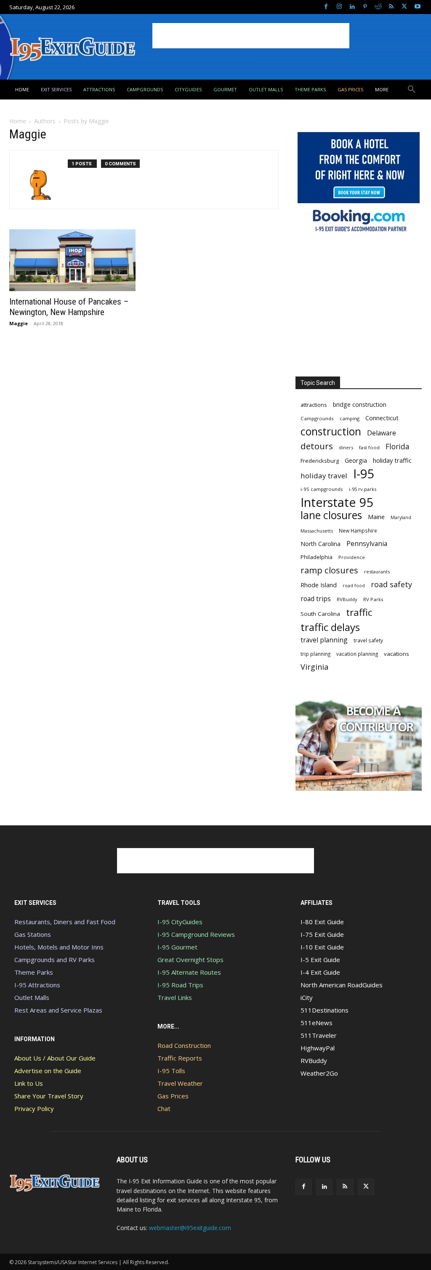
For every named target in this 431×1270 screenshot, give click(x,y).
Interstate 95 (337, 502)
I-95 (364, 473)
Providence (351, 557)
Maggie (18, 323)
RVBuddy (347, 599)
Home (17, 121)
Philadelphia (317, 557)
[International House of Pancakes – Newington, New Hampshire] (72, 260)
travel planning (324, 640)
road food (354, 586)
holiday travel (324, 475)
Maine (376, 517)
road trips (316, 598)
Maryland (401, 517)
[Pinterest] (365, 7)
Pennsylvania (366, 543)
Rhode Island (319, 585)
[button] (412, 90)
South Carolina (320, 614)
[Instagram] (339, 7)
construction (331, 431)
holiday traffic (392, 460)
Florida (398, 446)
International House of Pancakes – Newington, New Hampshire (69, 307)
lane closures (331, 515)
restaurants (377, 571)
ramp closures (329, 570)
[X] (404, 7)
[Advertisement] (250, 35)
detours (317, 446)
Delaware (381, 433)
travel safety (368, 640)
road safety (391, 584)
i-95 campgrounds (322, 489)
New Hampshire (358, 530)
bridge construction (359, 404)
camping (349, 418)
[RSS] (391, 7)
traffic (359, 612)
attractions (314, 404)
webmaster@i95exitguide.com (190, 1228)
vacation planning (357, 653)
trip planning (315, 653)
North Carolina (321, 544)
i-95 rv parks (362, 489)
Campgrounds (317, 418)
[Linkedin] (352, 7)
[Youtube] (417, 7)
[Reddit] (378, 7)
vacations (396, 654)
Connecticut (382, 418)
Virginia (314, 667)
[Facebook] (326, 7)
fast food (369, 447)
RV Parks (373, 599)
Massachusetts (317, 531)
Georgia (356, 460)
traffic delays (330, 627)
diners (346, 447)
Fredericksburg (320, 460)
